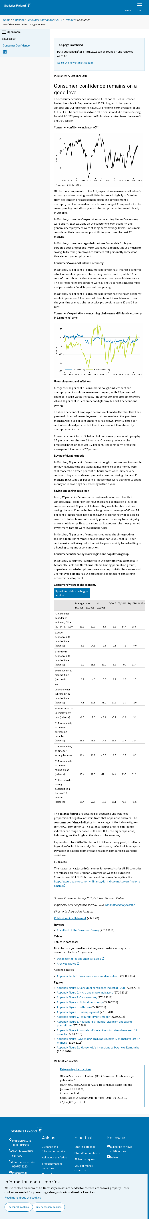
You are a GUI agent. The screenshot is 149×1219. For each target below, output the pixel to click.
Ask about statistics (54, 1157)
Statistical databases (87, 1153)
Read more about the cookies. (23, 1197)
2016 (59, 20)
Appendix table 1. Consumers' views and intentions (88, 976)
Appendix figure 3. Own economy (77, 997)
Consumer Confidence (40, 20)
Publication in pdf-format (70, 918)
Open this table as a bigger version (71, 593)
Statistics (18, 20)
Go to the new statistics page (75, 62)
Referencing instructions (75, 1069)
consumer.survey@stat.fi (120, 905)
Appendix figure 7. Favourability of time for (83, 1016)
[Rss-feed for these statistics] (5, 52)
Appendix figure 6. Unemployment (78, 1012)
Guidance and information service (54, 1149)
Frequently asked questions (52, 1166)
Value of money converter (83, 1168)
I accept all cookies (18, 1207)
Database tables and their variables (79, 958)
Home (6, 20)
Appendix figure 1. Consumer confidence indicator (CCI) (91, 988)
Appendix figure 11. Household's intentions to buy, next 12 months (98, 1047)
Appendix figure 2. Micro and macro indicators (85, 992)
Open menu (14, 32)
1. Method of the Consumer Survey (78, 930)
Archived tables (66, 963)
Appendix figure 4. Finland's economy (80, 1002)
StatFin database (84, 1146)
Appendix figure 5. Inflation (74, 1007)
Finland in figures (84, 1159)
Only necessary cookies (48, 1207)
